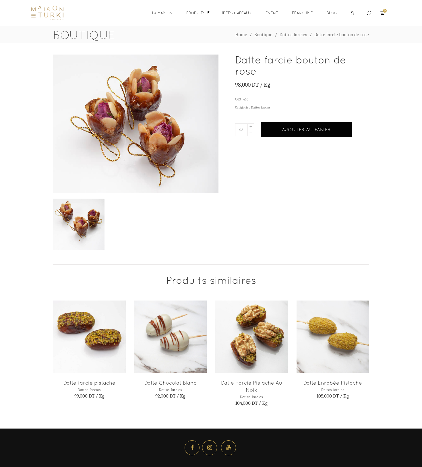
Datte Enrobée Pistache (332, 383)
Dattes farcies (293, 34)
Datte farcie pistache (89, 383)
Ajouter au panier (306, 129)
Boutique (263, 34)
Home (241, 34)
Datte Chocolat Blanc (170, 383)
